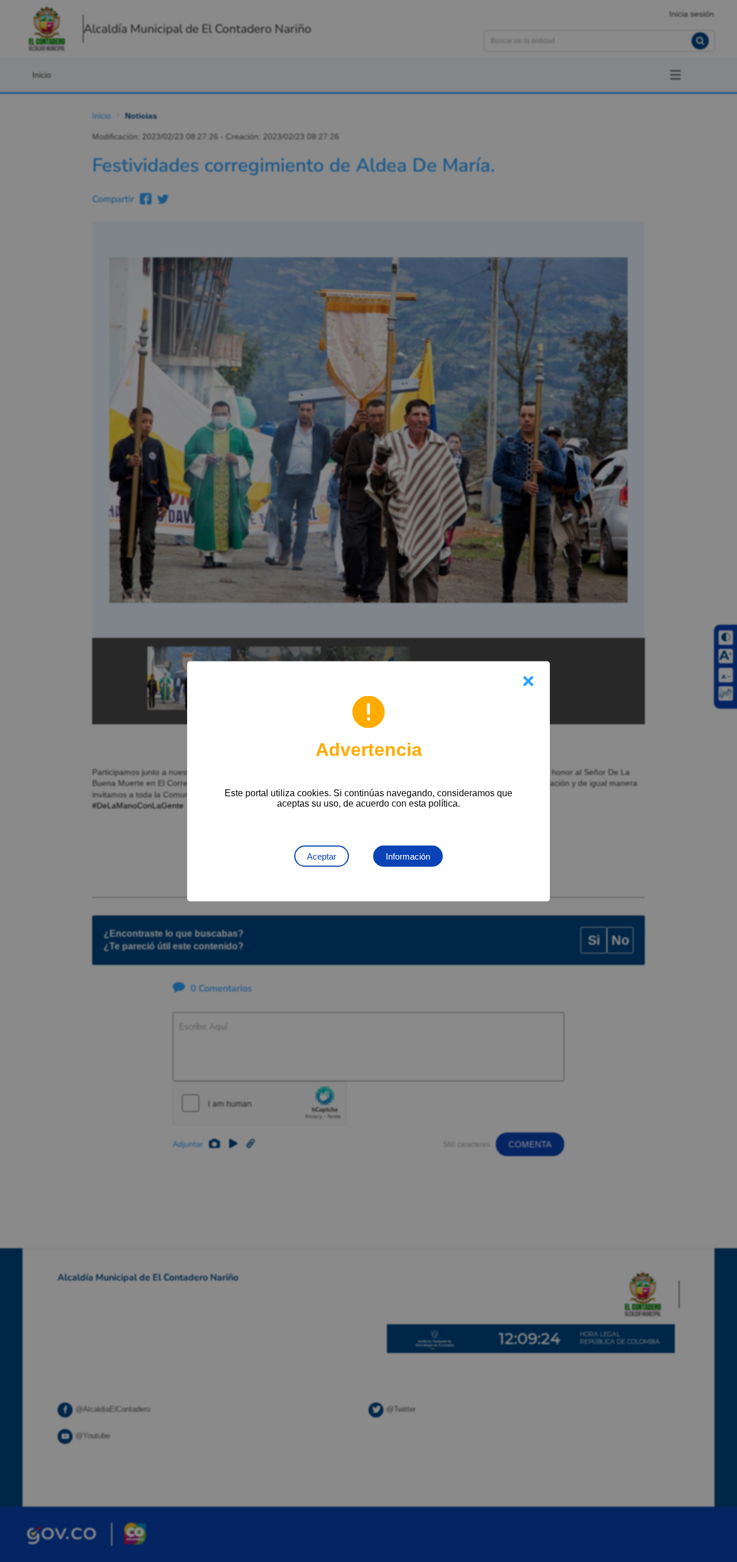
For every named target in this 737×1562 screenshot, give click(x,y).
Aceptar (321, 856)
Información (408, 856)
